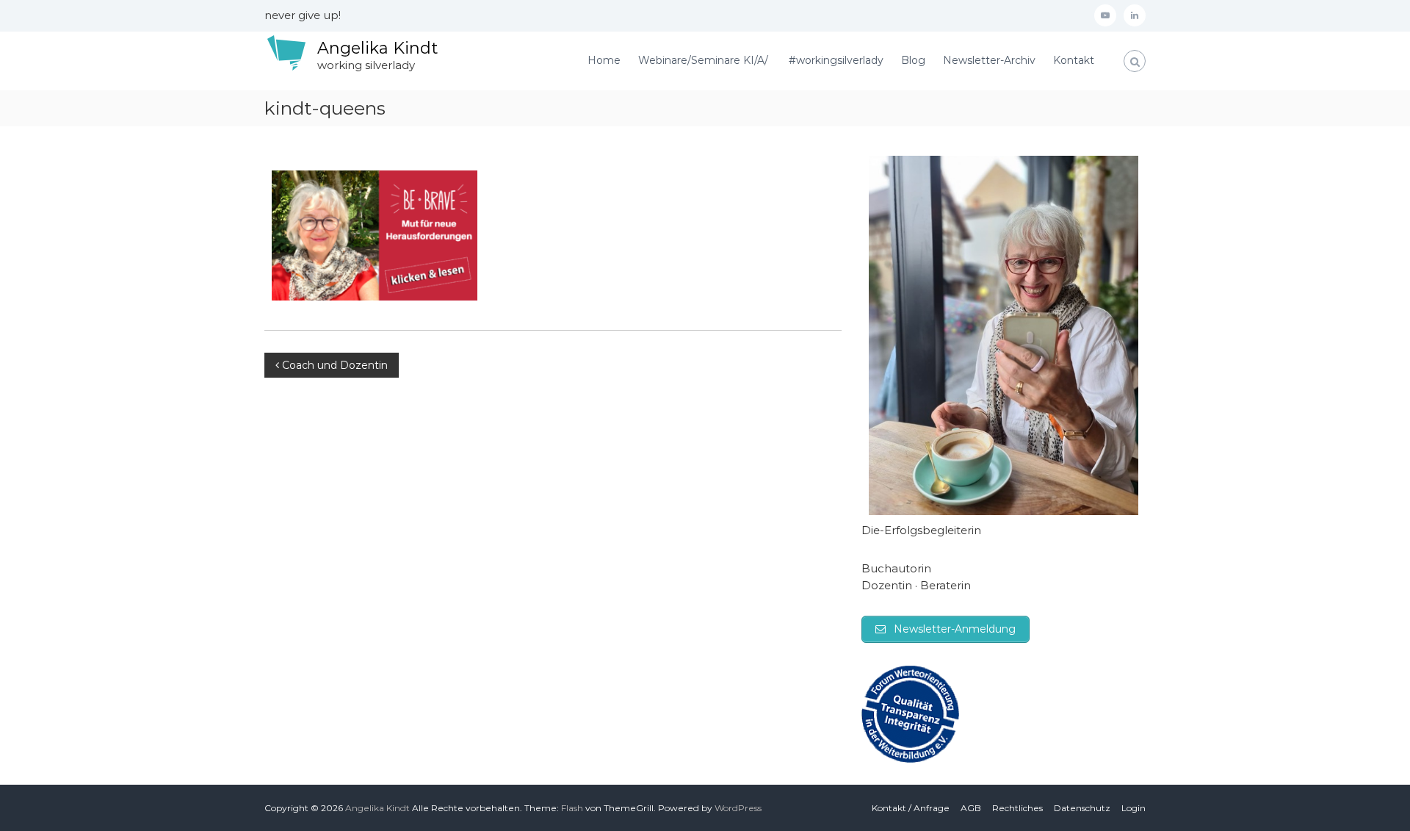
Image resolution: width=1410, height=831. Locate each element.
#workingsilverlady (836, 60)
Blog (913, 60)
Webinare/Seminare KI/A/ (704, 60)
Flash (572, 807)
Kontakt (1073, 60)
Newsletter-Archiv (989, 60)
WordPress (738, 807)
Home (604, 60)
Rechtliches (1017, 807)
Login (1133, 807)
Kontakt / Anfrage (911, 807)
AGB (971, 807)
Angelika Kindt (377, 48)
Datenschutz (1082, 807)
